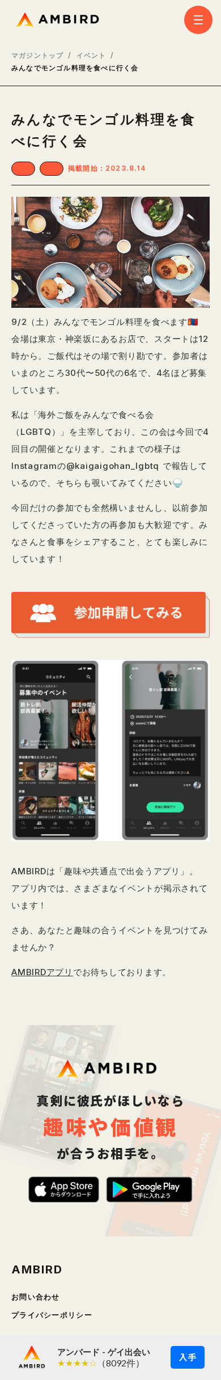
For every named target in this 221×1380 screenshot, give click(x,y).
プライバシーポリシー (51, 1315)
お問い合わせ (35, 1297)
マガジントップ (37, 55)
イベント (91, 55)
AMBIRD (37, 1269)
